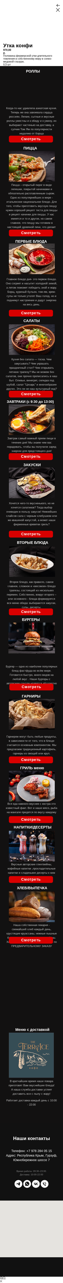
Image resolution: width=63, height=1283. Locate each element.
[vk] (36, 1184)
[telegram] (18, 1184)
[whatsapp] (27, 1184)
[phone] (44, 1184)
